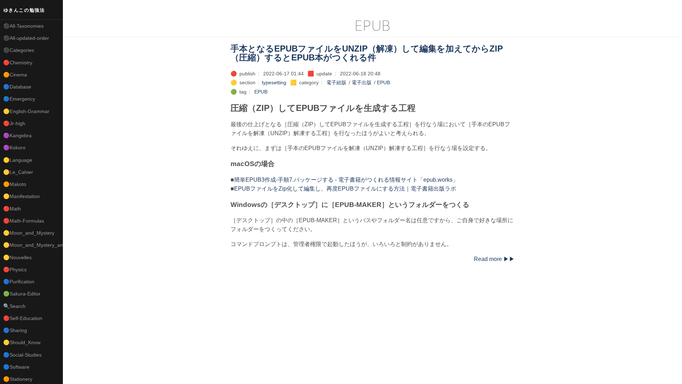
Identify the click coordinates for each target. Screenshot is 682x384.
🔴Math (12, 209)
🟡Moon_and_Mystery (28, 233)
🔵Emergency (19, 99)
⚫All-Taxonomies (23, 26)
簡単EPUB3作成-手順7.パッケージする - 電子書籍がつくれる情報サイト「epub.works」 (346, 180)
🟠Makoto (14, 184)
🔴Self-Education (22, 318)
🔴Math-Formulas (23, 221)
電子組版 (336, 82)
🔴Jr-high (14, 123)
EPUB (383, 82)
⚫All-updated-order (26, 38)
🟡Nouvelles (17, 257)
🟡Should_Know (21, 342)
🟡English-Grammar (26, 111)
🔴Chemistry (17, 62)
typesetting (274, 82)
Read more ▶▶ (494, 259)
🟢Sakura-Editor (21, 294)
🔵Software (16, 367)
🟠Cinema (15, 75)
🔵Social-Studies (22, 355)
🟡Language (17, 160)
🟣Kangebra (17, 135)
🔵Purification (18, 281)
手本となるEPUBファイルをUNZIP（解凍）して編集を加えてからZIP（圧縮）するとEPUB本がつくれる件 (367, 53)
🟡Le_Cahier (18, 172)
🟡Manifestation (21, 196)
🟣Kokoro (14, 147)
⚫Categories (18, 50)
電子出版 (362, 82)
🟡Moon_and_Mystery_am (33, 245)
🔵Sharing (15, 330)
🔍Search (14, 306)
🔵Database (17, 87)
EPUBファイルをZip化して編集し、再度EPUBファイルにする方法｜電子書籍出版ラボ (345, 189)
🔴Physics (15, 269)
